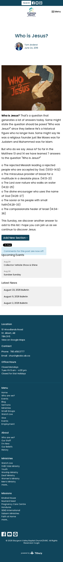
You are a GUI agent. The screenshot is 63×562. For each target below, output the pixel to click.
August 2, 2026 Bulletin (16, 302)
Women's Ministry (10, 478)
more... (4, 484)
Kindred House (8, 497)
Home (4, 392)
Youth (4, 469)
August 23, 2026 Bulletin (16, 289)
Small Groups (8, 411)
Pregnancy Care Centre (13, 504)
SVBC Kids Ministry (10, 466)
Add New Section (14, 238)
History (4, 449)
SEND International (10, 510)
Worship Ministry (9, 472)
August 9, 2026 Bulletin (16, 296)
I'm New (5, 443)
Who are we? (8, 395)
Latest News (9, 283)
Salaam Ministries (10, 513)
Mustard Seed (8, 501)
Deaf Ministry (8, 475)
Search (26, 2)
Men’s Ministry (8, 481)
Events (4, 398)
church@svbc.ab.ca (19, 355)
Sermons (6, 404)
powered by (30, 555)
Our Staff (6, 440)
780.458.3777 (17, 351)
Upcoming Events (12, 255)
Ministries (6, 408)
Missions (6, 493)
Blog (3, 401)
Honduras (6, 507)
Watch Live (7, 414)
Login (37, 543)
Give (3, 417)
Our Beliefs (6, 446)
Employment (8, 424)
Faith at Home (8, 516)
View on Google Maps (13, 339)
